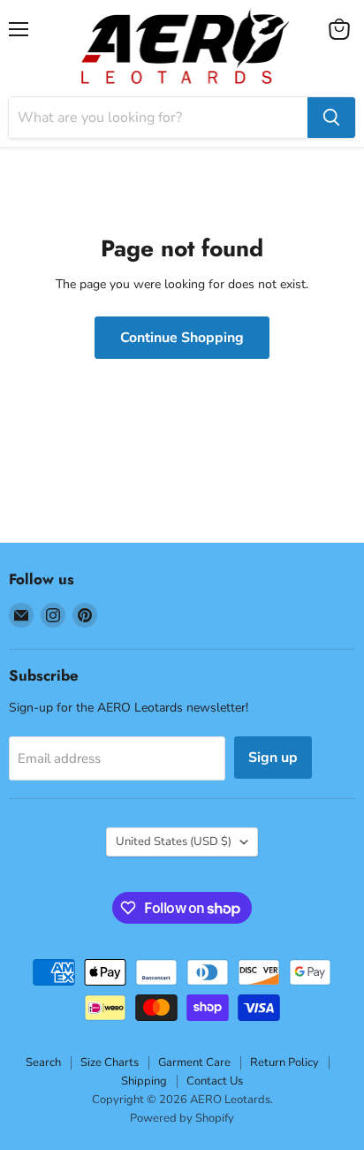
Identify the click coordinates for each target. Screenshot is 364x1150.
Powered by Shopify (182, 1118)
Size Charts (109, 1062)
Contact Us (214, 1081)
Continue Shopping (182, 337)
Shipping (144, 1081)
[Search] (331, 117)
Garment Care (194, 1062)
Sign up (273, 757)
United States (173, 841)
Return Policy (284, 1062)
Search (43, 1062)
